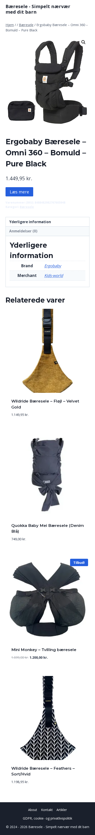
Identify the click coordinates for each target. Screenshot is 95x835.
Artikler (61, 810)
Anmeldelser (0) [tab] (23, 231)
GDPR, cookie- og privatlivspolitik (47, 818)
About (32, 810)
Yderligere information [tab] (30, 221)
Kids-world (53, 275)
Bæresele (27, 207)
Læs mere (19, 192)
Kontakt (47, 810)
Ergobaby (52, 265)
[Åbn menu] (85, 9)
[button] (83, 42)
